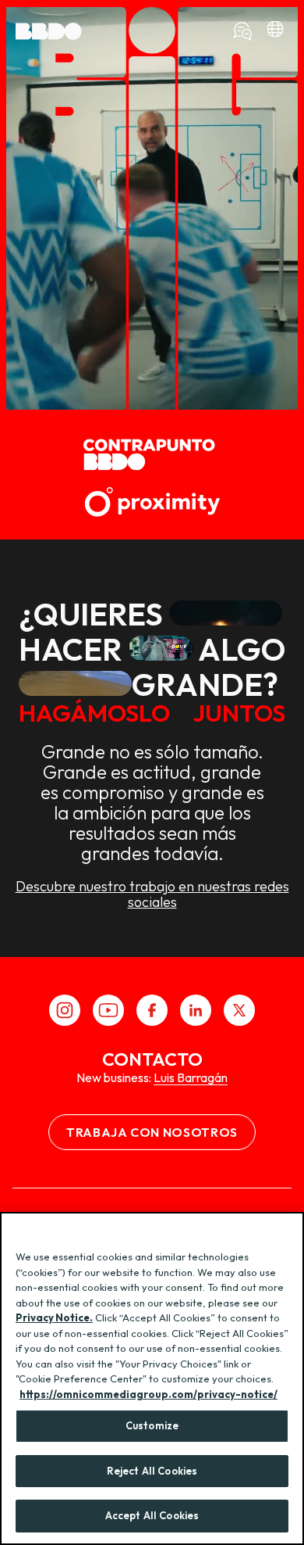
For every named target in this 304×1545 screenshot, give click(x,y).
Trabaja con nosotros (152, 1132)
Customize (152, 1425)
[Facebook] (152, 1010)
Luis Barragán (191, 1077)
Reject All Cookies (152, 1470)
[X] (239, 1010)
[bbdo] (275, 31)
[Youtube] (108, 1010)
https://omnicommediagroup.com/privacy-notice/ (148, 1394)
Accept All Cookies (152, 1515)
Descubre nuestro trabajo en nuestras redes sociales (152, 894)
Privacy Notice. (54, 1317)
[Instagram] (64, 1010)
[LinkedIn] (195, 1010)
